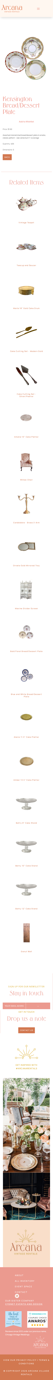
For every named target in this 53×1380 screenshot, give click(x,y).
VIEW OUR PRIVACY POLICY (19, 1360)
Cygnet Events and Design (23, 1304)
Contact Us (26, 1030)
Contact (21, 1292)
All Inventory (25, 1281)
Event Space (23, 1286)
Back (7, 157)
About (19, 1275)
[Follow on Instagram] (17, 1296)
